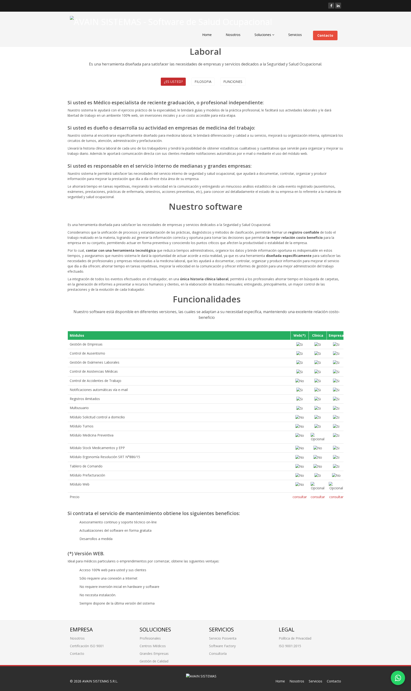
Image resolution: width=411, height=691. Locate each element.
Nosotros (233, 34)
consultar (300, 497)
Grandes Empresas (154, 653)
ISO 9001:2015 (290, 646)
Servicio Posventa (222, 638)
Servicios (295, 34)
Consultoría (218, 653)
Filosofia (203, 81)
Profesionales (150, 638)
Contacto (325, 35)
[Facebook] (331, 6)
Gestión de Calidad (154, 661)
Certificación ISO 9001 (87, 646)
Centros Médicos (153, 646)
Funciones (232, 81)
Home (207, 34)
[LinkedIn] (338, 6)
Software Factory (222, 646)
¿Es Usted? (173, 81)
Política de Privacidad (295, 638)
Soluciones (263, 34)
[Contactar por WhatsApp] (398, 678)
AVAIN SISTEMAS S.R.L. (100, 681)
